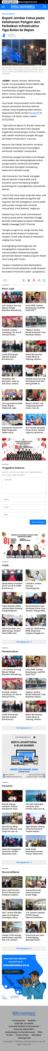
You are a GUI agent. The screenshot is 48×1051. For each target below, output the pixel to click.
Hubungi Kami (24, 1038)
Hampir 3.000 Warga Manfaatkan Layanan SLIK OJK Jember (12, 937)
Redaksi (31, 1020)
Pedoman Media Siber (24, 1029)
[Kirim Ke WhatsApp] (44, 280)
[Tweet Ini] (29, 280)
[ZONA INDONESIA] (22, 7)
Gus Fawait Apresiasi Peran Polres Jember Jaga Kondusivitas (35, 430)
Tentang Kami (18, 1020)
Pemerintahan (8, 14)
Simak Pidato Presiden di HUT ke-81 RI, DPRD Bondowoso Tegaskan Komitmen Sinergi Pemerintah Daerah (12, 585)
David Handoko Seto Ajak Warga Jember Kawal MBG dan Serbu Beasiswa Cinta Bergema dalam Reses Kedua (12, 630)
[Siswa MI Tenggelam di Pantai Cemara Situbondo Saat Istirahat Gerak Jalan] (12, 841)
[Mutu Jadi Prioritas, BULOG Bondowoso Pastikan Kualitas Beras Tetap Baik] (12, 882)
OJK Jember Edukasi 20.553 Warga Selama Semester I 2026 (35, 915)
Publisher (10, 34)
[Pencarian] (44, 7)
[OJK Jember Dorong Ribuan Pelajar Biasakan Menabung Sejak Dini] (12, 297)
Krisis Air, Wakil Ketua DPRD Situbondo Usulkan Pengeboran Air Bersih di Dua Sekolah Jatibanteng (35, 630)
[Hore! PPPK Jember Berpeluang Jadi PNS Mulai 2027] (36, 297)
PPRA (40, 1032)
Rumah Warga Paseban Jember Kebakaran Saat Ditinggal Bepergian (11, 806)
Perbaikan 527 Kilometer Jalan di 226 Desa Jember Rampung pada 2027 (12, 381)
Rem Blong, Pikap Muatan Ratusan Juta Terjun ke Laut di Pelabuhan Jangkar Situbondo (12, 829)
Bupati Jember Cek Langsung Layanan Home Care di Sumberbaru (34, 405)
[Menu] (3, 7)
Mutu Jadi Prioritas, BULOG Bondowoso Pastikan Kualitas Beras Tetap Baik (11, 892)
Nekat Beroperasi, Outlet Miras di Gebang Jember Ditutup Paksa (34, 356)
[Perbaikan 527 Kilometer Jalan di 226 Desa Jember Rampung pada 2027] (12, 370)
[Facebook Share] (24, 280)
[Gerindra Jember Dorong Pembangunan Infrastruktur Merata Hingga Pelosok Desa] (36, 575)
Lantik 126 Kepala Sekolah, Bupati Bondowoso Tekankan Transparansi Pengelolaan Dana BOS (10, 356)
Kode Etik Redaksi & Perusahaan (24, 1026)
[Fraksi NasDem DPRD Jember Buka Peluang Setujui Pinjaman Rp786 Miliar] (12, 598)
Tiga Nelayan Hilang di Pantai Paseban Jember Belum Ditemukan (35, 829)
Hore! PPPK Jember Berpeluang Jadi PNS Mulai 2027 (35, 307)
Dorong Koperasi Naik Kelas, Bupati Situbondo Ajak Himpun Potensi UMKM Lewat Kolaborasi (12, 405)
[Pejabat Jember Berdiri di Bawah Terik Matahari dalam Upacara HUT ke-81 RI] (36, 322)
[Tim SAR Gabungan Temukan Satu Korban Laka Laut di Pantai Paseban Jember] (36, 796)
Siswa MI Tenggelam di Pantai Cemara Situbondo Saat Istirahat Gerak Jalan (12, 851)
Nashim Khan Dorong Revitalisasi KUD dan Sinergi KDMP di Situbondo (35, 381)
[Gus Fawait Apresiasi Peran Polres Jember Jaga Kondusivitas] (36, 419)
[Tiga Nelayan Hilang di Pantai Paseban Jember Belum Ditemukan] (36, 818)
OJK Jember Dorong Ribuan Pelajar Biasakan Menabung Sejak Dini (11, 307)
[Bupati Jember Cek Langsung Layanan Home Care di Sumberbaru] (36, 395)
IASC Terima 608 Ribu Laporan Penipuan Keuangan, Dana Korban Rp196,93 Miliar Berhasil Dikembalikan (12, 915)
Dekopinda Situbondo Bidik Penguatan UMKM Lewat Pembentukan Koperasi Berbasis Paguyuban (12, 430)
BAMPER (34, 112)
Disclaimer (36, 1035)
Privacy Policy (22, 1035)
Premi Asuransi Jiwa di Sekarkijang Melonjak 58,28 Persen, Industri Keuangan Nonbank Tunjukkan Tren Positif (36, 937)
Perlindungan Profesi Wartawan (20, 1032)
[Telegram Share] (39, 280)
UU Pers (9, 1035)
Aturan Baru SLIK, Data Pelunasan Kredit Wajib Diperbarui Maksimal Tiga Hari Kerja (35, 892)
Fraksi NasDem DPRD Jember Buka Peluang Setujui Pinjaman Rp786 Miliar (12, 608)
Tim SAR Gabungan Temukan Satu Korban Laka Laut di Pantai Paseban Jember (35, 806)
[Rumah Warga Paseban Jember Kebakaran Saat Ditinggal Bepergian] (12, 796)
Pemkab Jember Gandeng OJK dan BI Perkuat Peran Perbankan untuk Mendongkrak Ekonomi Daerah (11, 332)
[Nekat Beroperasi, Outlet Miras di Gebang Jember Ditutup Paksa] (36, 346)
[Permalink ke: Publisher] (4, 35)
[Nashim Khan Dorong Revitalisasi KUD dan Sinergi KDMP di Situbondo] (36, 370)
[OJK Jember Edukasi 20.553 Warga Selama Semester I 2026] (36, 904)
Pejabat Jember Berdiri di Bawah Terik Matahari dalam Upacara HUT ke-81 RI (36, 332)
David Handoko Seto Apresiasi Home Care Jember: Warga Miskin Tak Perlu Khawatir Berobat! (36, 608)
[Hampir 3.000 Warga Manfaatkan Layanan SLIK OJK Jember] (12, 927)
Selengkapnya (23, 642)
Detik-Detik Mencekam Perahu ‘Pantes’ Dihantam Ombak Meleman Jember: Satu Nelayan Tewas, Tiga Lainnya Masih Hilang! (36, 851)
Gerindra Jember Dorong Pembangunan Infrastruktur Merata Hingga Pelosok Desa (35, 585)
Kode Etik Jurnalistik (24, 1023)
